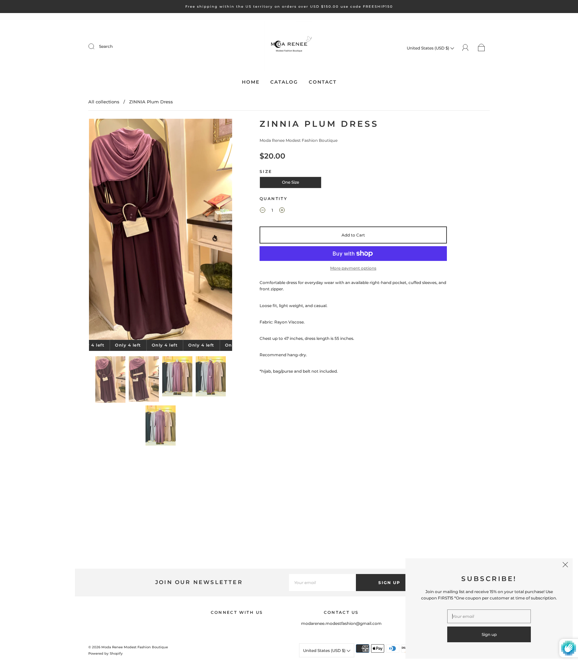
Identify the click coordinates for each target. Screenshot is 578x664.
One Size (290, 182)
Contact (322, 82)
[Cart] (481, 48)
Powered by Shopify (105, 653)
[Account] (465, 47)
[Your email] (322, 582)
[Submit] (95, 46)
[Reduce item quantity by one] (262, 211)
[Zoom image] (161, 231)
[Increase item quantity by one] (282, 211)
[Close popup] (565, 565)
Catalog (284, 82)
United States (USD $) (428, 48)
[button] (103, 231)
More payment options (353, 268)
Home (251, 82)
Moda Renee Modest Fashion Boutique (299, 140)
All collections (103, 101)
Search (106, 46)
